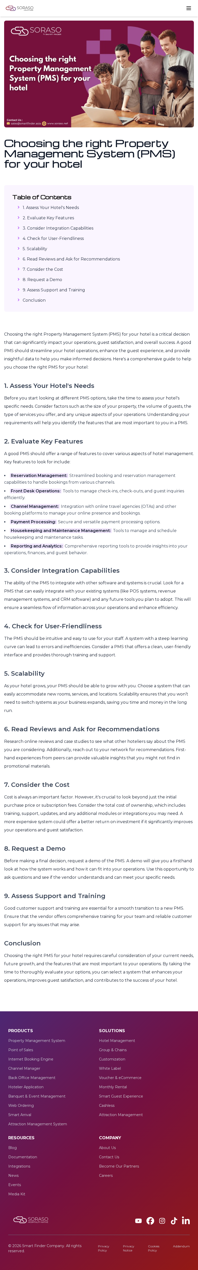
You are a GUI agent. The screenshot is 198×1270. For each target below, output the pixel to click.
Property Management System (36, 1040)
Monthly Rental (113, 1087)
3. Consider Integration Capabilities (58, 228)
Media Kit (16, 1194)
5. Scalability (35, 248)
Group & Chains (113, 1050)
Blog (12, 1147)
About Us (107, 1147)
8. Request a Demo (42, 279)
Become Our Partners (119, 1166)
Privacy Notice (128, 1248)
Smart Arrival (19, 1114)
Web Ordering (21, 1105)
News (13, 1175)
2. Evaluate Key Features (48, 217)
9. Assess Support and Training (54, 290)
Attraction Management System (37, 1124)
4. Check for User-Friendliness (53, 238)
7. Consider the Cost (43, 269)
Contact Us (109, 1157)
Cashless (106, 1105)
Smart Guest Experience (121, 1096)
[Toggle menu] (189, 8)
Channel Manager (24, 1068)
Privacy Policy (103, 1248)
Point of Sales (20, 1050)
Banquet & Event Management (36, 1096)
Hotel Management (117, 1040)
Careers (106, 1175)
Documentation (22, 1157)
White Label (110, 1068)
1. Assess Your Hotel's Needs (51, 207)
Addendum (181, 1246)
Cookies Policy (153, 1248)
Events (14, 1184)
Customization (112, 1059)
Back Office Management (31, 1077)
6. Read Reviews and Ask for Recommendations (71, 259)
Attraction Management (121, 1114)
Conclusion (34, 300)
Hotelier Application (26, 1087)
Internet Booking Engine (30, 1059)
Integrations (19, 1166)
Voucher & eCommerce (120, 1077)
